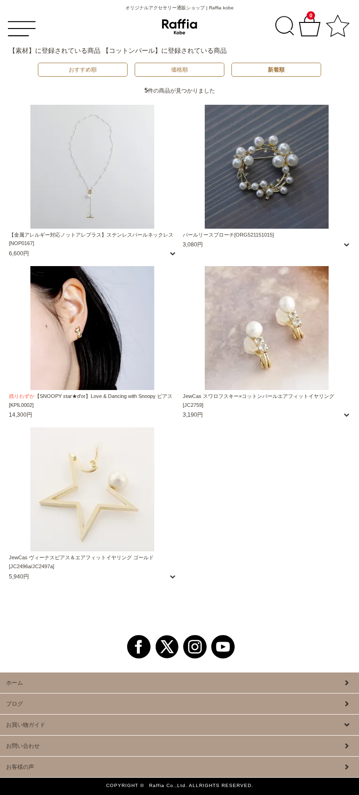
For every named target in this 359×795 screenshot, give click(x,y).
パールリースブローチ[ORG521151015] (228, 235)
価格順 (179, 69)
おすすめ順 (83, 69)
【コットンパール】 (131, 50)
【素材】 (22, 50)
